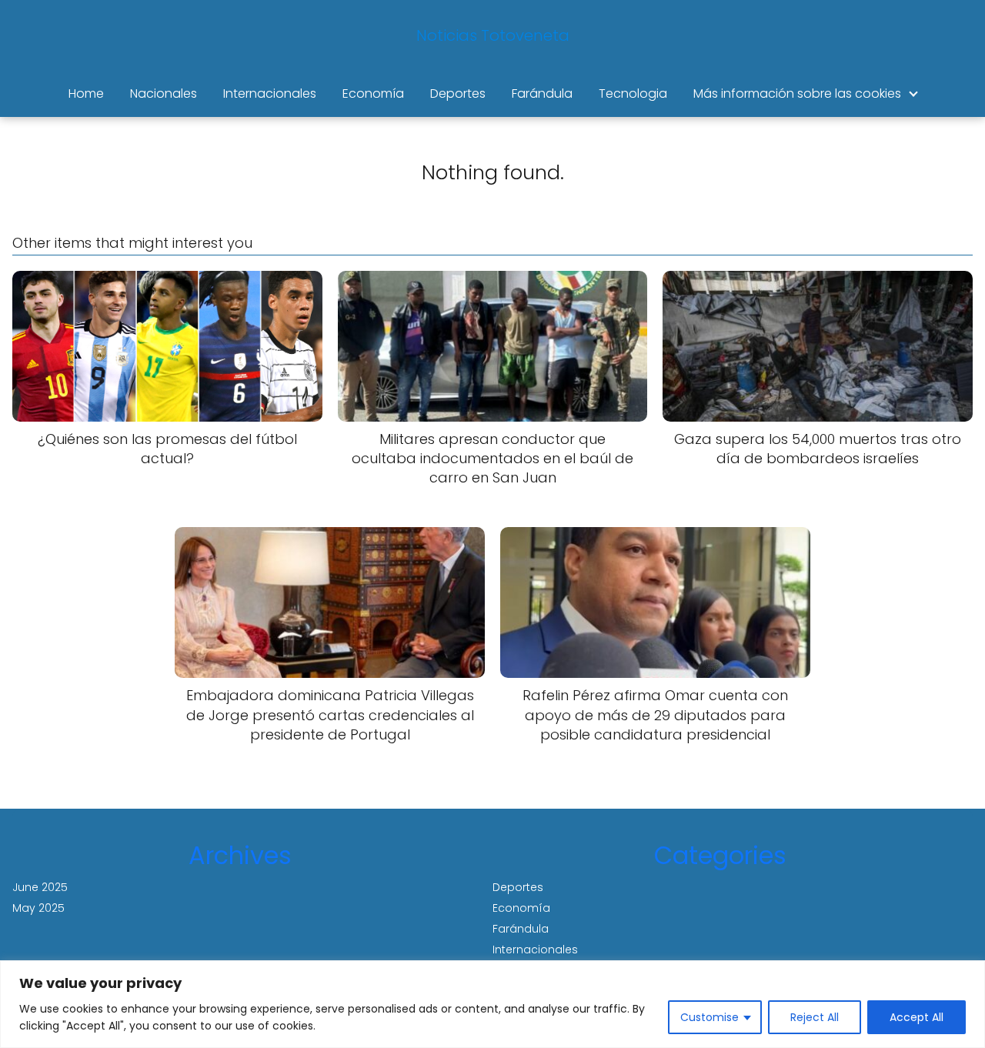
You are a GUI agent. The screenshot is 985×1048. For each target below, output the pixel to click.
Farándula (542, 93)
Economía (373, 93)
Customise (709, 1017)
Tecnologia (633, 93)
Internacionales (269, 93)
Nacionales (163, 93)
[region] (492, 1004)
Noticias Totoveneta (492, 35)
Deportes (458, 93)
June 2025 (40, 887)
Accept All (916, 1017)
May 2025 (38, 908)
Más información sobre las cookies (797, 93)
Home (86, 93)
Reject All (814, 1017)
